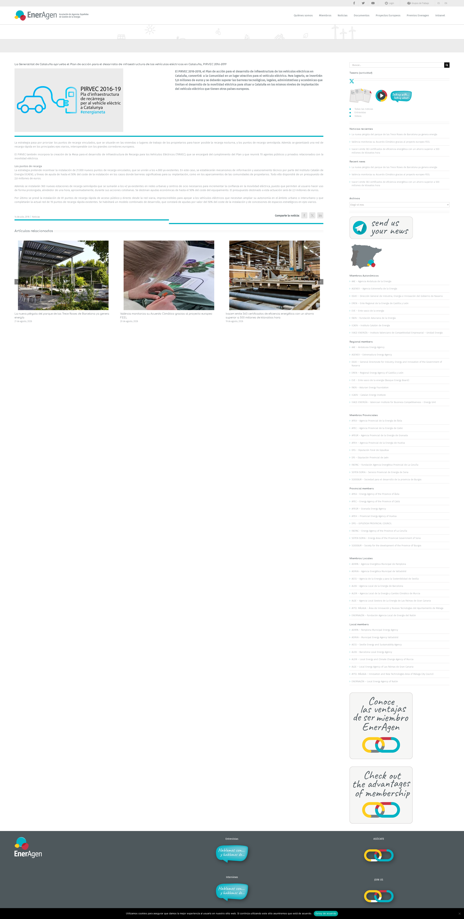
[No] (459, 913)
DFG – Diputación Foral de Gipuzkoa (370, 450)
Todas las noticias (364, 109)
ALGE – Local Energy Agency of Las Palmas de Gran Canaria (382, 666)
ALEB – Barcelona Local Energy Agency (372, 652)
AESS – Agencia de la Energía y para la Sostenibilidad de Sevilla (385, 578)
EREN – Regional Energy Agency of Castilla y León (377, 372)
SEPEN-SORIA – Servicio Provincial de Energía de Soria (380, 472)
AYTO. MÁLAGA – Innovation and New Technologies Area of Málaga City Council (393, 674)
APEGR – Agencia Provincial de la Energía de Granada (380, 435)
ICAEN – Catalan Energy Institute (369, 395)
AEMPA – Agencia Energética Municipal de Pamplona (379, 564)
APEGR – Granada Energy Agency (369, 508)
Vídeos (358, 116)
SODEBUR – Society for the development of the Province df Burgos (386, 545)
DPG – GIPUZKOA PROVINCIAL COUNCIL (372, 523)
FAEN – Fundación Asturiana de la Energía (374, 318)
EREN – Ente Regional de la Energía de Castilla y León (380, 303)
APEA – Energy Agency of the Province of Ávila (375, 494)
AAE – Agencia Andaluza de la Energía (371, 281)
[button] (17, 281)
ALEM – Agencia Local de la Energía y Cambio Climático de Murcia (386, 593)
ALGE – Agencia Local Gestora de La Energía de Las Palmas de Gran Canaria (391, 600)
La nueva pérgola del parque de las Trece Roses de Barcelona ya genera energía (394, 134)
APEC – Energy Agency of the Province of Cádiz (376, 501)
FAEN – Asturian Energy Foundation (370, 387)
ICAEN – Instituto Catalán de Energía (371, 325)
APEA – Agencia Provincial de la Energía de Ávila (377, 420)
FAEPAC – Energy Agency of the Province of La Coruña (379, 530)
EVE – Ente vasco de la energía (368, 310)
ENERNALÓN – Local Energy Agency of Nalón (375, 681)
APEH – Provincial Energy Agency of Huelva (374, 516)
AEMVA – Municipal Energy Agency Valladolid (375, 637)
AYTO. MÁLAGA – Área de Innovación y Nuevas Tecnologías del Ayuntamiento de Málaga (397, 608)
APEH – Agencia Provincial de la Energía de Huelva (378, 442)
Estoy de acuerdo (326, 913)
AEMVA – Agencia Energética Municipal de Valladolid (379, 571)
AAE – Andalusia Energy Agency (368, 347)
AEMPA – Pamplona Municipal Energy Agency (375, 630)
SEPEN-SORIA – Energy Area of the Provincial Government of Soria (386, 538)
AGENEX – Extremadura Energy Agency (372, 354)
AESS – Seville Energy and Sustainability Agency (377, 644)
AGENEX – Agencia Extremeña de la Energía (374, 288)
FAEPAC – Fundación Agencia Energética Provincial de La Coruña (385, 464)
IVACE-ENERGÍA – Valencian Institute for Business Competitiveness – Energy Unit (394, 402)
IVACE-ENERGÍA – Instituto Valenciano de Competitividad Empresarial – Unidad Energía (397, 332)
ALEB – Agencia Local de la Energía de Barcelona (377, 586)
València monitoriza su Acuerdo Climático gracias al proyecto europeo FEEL (391, 141)
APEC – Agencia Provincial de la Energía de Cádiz (377, 428)
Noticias (36, 217)
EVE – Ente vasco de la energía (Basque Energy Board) (380, 380)
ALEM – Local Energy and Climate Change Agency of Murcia (382, 659)
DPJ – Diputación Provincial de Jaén (370, 457)
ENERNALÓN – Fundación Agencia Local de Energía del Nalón (384, 615)
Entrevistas (360, 112)
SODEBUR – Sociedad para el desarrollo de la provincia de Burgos (386, 479)
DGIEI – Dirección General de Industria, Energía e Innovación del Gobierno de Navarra (397, 296)
